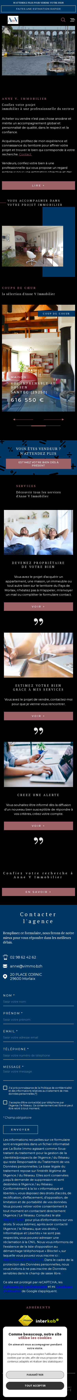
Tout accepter (35, 1385)
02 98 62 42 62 (23, 957)
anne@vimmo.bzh (26, 966)
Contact (25, 154)
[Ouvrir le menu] (72, 19)
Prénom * (13, 1013)
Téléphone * (16, 1049)
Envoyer (20, 1129)
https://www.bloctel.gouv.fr (23, 1260)
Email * (10, 1031)
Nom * (9, 995)
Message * (13, 1067)
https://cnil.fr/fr (13, 1220)
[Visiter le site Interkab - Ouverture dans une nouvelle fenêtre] (47, 1321)
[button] (61, 419)
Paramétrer (35, 1374)
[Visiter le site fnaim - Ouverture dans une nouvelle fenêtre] (25, 1320)
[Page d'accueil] (13, 20)
